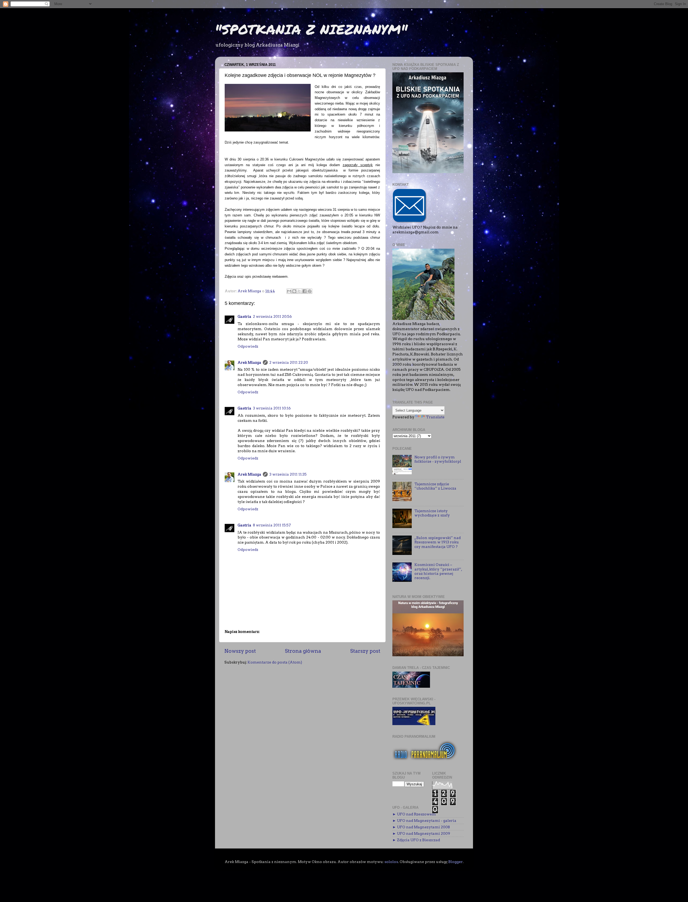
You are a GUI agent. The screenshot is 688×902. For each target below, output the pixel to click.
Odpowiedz (248, 346)
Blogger (455, 862)
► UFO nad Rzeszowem (414, 814)
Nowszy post (240, 651)
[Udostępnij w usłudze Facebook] (304, 291)
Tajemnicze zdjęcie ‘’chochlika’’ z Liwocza (435, 486)
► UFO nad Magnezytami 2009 (421, 833)
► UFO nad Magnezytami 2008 (421, 827)
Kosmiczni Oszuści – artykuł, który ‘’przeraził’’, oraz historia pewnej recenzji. (438, 571)
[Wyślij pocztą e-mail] (289, 291)
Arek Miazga (249, 362)
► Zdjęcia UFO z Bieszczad (416, 840)
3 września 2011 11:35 (288, 474)
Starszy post (365, 651)
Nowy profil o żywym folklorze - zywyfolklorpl (437, 459)
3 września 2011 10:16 (272, 408)
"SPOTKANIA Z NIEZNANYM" (311, 29)
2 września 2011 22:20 (288, 362)
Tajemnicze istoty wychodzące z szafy (432, 513)
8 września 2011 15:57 (272, 525)
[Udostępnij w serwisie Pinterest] (309, 291)
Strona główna (303, 651)
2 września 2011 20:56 (272, 316)
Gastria (244, 316)
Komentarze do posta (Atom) (275, 662)
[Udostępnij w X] (299, 291)
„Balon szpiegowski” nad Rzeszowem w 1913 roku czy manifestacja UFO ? (437, 542)
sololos (391, 862)
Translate (435, 417)
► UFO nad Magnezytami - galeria (424, 820)
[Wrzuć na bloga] (294, 291)
